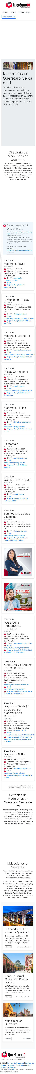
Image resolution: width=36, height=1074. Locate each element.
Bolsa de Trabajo (24, 12)
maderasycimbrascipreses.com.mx (16, 685)
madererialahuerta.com (22, 350)
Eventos (13, 12)
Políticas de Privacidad (15, 1063)
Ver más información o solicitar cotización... (19, 250)
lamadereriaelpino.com (22, 422)
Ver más (8, 947)
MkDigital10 (11, 1069)
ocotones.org (19, 494)
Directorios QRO (9, 17)
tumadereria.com (20, 531)
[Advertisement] (18, 39)
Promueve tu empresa (8, 1068)
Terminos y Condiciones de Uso (19, 1065)
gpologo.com (19, 386)
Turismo (5, 12)
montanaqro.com (20, 458)
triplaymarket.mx (20, 314)
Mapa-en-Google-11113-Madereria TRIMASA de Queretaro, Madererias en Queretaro (18, 739)
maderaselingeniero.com (23, 643)
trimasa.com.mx (20, 730)
